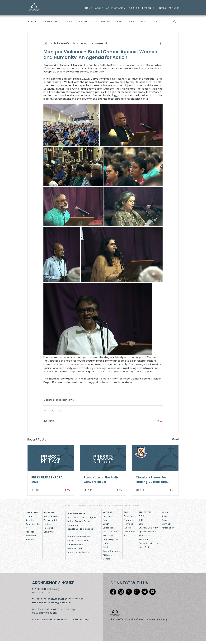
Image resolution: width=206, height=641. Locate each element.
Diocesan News (102, 21)
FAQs (132, 21)
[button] (174, 21)
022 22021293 (76, 599)
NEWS (162, 8)
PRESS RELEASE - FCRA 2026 (47, 479)
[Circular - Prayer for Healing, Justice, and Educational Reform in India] (155, 458)
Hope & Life (144, 547)
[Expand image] (71, 125)
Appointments (50, 21)
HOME (88, 8)
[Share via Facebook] (45, 410)
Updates (68, 21)
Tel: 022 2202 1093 (42, 599)
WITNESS (174, 8)
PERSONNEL (148, 8)
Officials (83, 21)
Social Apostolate (148, 543)
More (156, 21)
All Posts (31, 21)
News (120, 21)
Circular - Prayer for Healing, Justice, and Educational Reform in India (152, 479)
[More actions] (161, 43)
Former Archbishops (77, 540)
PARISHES (133, 8)
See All (175, 439)
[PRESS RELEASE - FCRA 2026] (51, 458)
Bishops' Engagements (79, 536)
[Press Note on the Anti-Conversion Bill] (103, 458)
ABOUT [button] (99, 8)
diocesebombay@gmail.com (56, 602)
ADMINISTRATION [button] (115, 8)
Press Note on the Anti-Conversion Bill (101, 479)
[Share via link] (60, 410)
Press (144, 21)
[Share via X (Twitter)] (52, 410)
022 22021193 (60, 599)
